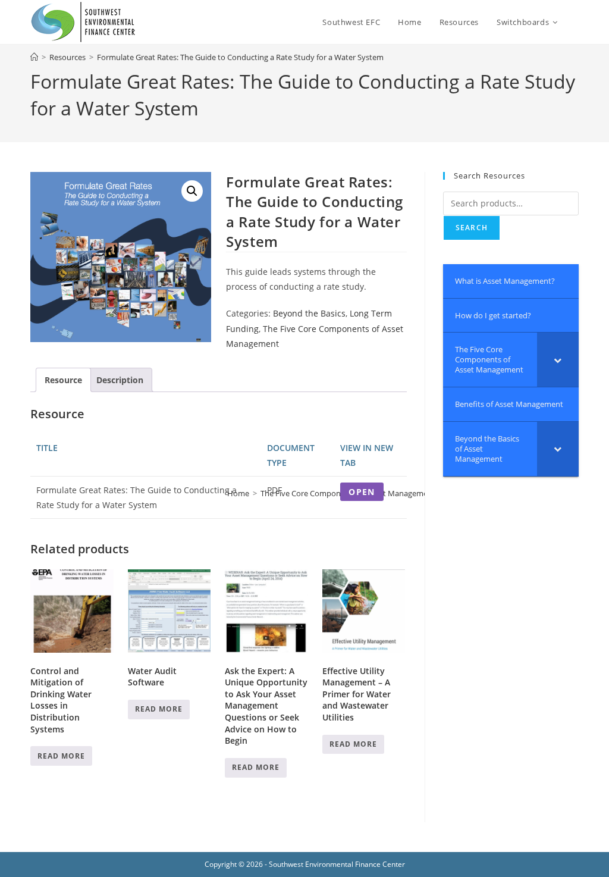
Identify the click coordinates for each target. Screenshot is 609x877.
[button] (192, 191)
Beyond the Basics (309, 313)
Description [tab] (119, 380)
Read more (61, 756)
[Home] (34, 57)
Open (362, 491)
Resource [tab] (63, 380)
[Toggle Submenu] (558, 360)
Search (472, 228)
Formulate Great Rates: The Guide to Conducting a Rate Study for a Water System (240, 57)
